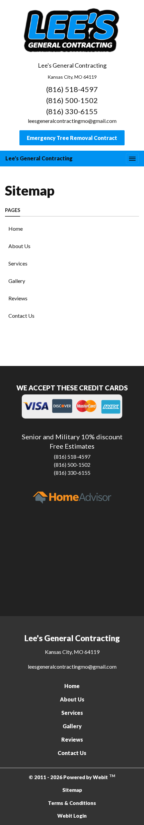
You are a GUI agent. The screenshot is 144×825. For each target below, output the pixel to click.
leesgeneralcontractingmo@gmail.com (72, 121)
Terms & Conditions (72, 803)
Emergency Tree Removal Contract (72, 138)
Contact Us (21, 315)
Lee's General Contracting (39, 158)
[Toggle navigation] (132, 158)
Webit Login (72, 816)
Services (17, 263)
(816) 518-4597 (72, 89)
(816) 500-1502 (72, 100)
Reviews (17, 298)
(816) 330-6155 (72, 111)
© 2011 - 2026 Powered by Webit (72, 776)
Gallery (16, 281)
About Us (19, 246)
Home (15, 228)
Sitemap (72, 790)
